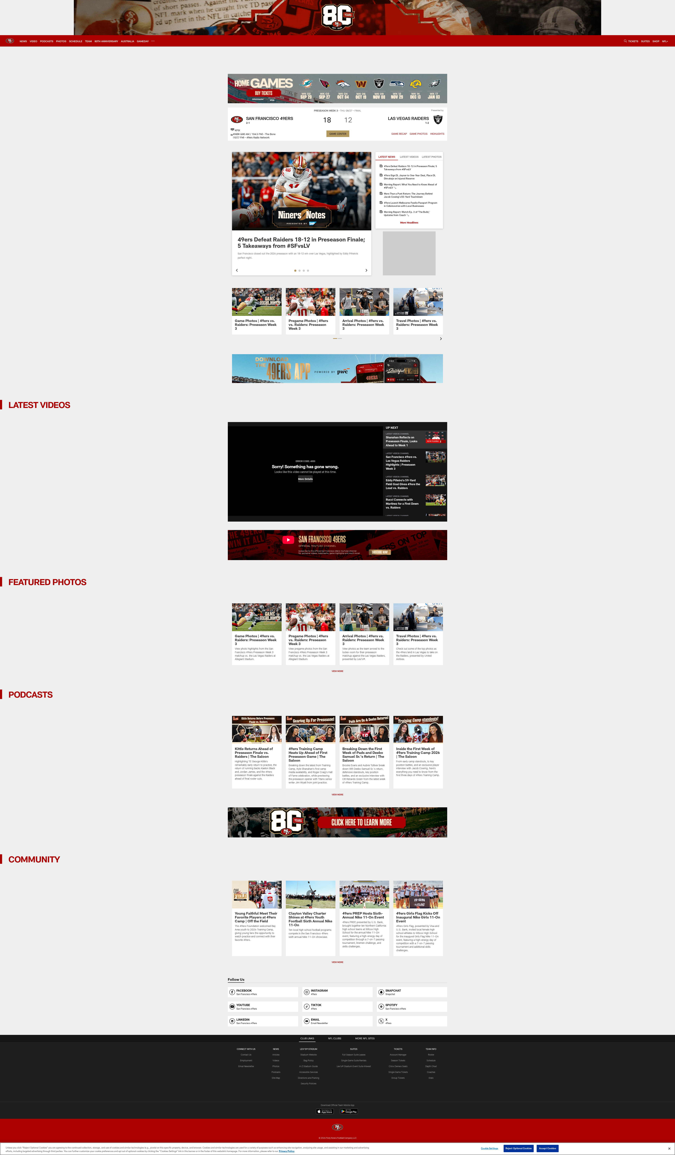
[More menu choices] (153, 41)
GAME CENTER (337, 133)
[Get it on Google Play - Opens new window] (349, 1113)
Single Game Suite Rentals (353, 1060)
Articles (275, 1054)
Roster (431, 1054)
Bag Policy (309, 1060)
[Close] (669, 1148)
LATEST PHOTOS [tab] (432, 156)
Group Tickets (398, 1078)
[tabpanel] (409, 194)
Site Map (276, 1078)
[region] (337, 1149)
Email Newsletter (246, 1066)
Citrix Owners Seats (398, 1066)
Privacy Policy (286, 1151)
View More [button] (337, 671)
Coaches (431, 1072)
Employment (246, 1060)
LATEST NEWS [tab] (386, 156)
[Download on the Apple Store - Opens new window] (324, 1112)
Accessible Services (308, 1072)
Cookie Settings (489, 1148)
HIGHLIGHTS (437, 133)
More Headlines (409, 222)
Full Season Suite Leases (353, 1054)
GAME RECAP (399, 133)
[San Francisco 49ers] (337, 1128)
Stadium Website (308, 1054)
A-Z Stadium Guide (308, 1066)
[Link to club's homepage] (10, 41)
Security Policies (308, 1083)
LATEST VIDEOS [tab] (409, 156)
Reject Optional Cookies (519, 1148)
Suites (353, 1049)
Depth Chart (431, 1066)
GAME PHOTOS (419, 133)
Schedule (431, 1060)
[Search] (625, 41)
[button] (295, 271)
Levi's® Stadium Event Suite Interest (354, 1066)
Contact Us (246, 1054)
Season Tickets (398, 1060)
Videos (276, 1060)
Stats (431, 1078)
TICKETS (398, 1049)
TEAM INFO (431, 1049)
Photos (275, 1066)
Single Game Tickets (398, 1072)
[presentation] (236, 271)
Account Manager (398, 1054)
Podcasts (276, 1072)
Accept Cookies (547, 1148)
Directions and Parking (308, 1078)
